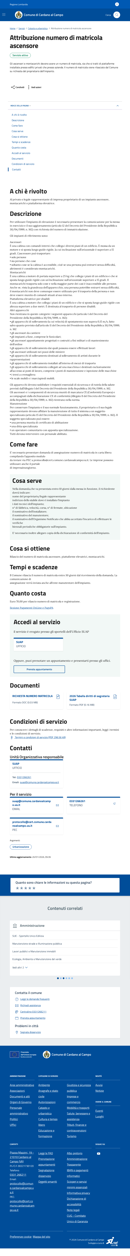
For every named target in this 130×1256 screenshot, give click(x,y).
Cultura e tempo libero (48, 1122)
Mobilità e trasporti (78, 1108)
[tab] (58, 978)
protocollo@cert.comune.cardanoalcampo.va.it (31, 823)
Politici (14, 1119)
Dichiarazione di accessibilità (76, 1201)
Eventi (99, 1111)
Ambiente (44, 1085)
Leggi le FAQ (45, 1153)
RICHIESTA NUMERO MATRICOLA (32, 696)
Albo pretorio (74, 1153)
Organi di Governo (21, 1102)
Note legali (73, 1210)
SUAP (19, 642)
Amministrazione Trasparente (77, 1162)
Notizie (99, 1091)
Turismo (71, 1136)
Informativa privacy (78, 1193)
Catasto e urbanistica (45, 1111)
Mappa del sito (41, 1237)
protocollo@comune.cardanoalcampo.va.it (22, 1187)
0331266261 (24, 777)
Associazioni (17, 1091)
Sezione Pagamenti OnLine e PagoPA (31, 607)
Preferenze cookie (21, 1237)
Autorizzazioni (46, 1102)
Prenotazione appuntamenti (46, 1162)
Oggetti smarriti (47, 1181)
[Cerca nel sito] (116, 15)
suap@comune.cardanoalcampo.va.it (39, 782)
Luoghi (99, 1116)
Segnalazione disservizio (46, 1173)
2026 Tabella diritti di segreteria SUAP (89, 698)
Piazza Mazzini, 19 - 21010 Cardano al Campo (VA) (22, 1157)
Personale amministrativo (19, 1111)
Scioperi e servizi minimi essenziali (77, 1184)
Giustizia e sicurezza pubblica (79, 1088)
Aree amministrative (22, 1085)
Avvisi (99, 1085)
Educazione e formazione (46, 1133)
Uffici (13, 1125)
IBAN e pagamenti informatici (77, 1173)
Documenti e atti (20, 1096)
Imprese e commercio (73, 1099)
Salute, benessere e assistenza (78, 1116)
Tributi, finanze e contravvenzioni (76, 1128)
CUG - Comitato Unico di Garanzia (77, 1218)
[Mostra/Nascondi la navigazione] (4, 14)
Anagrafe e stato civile (48, 1094)
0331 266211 (18, 1175)
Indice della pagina (19, 105)
